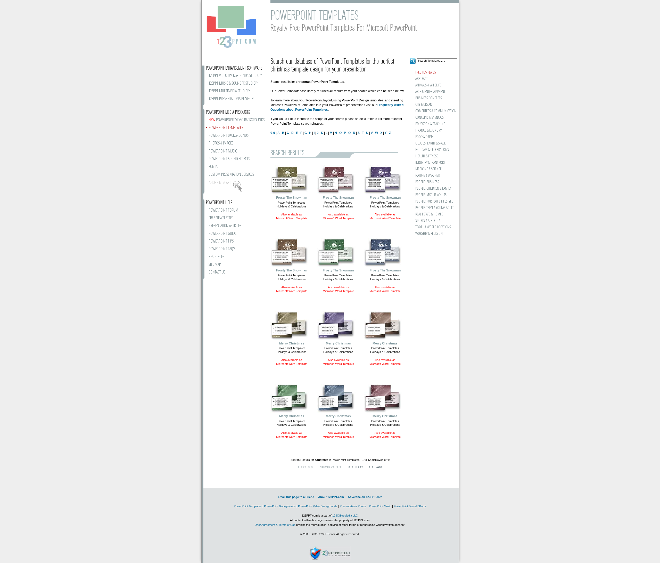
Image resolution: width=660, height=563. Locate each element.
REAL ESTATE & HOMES (429, 214)
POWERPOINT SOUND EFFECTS (229, 159)
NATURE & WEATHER (427, 175)
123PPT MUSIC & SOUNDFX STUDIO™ (233, 83)
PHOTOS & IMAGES (221, 143)
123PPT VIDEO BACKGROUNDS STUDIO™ (235, 75)
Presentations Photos (353, 506)
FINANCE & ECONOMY (428, 130)
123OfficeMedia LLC (345, 515)
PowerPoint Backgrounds (280, 506)
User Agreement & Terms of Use (275, 524)
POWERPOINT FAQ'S (222, 249)
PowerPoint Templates (248, 506)
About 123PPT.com (331, 496)
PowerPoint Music (380, 506)
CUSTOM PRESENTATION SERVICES (231, 174)
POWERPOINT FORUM (223, 210)
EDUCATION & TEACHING (430, 124)
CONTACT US (217, 272)
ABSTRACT (421, 79)
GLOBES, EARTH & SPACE (430, 143)
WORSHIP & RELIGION (429, 233)
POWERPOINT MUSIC (223, 151)
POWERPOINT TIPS (221, 241)
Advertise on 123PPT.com (365, 496)
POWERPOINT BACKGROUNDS (229, 135)
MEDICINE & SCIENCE (428, 169)
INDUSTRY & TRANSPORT (430, 162)
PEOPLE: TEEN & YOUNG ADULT (434, 208)
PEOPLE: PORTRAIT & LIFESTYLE (434, 201)
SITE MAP (215, 264)
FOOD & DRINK (424, 137)
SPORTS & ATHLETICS (428, 221)
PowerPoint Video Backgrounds (317, 506)
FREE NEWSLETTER (221, 218)
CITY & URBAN (423, 104)
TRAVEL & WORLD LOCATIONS (433, 227)
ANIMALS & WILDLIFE (428, 85)
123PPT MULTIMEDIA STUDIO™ (229, 91)
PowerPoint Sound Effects (410, 506)
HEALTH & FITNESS (426, 156)
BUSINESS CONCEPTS (428, 98)
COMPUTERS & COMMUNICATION (435, 111)
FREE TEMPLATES (425, 72)
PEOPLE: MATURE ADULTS (431, 195)
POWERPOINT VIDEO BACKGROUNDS (237, 120)
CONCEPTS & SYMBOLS (429, 117)
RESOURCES (216, 256)
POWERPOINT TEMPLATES (226, 127)
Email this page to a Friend (296, 496)
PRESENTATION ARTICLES (225, 225)
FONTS (213, 166)
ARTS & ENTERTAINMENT (430, 92)
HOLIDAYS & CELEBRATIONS (432, 150)
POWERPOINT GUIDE (222, 233)
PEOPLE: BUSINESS (427, 182)
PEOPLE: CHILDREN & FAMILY (433, 188)
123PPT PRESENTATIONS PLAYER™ (231, 98)
